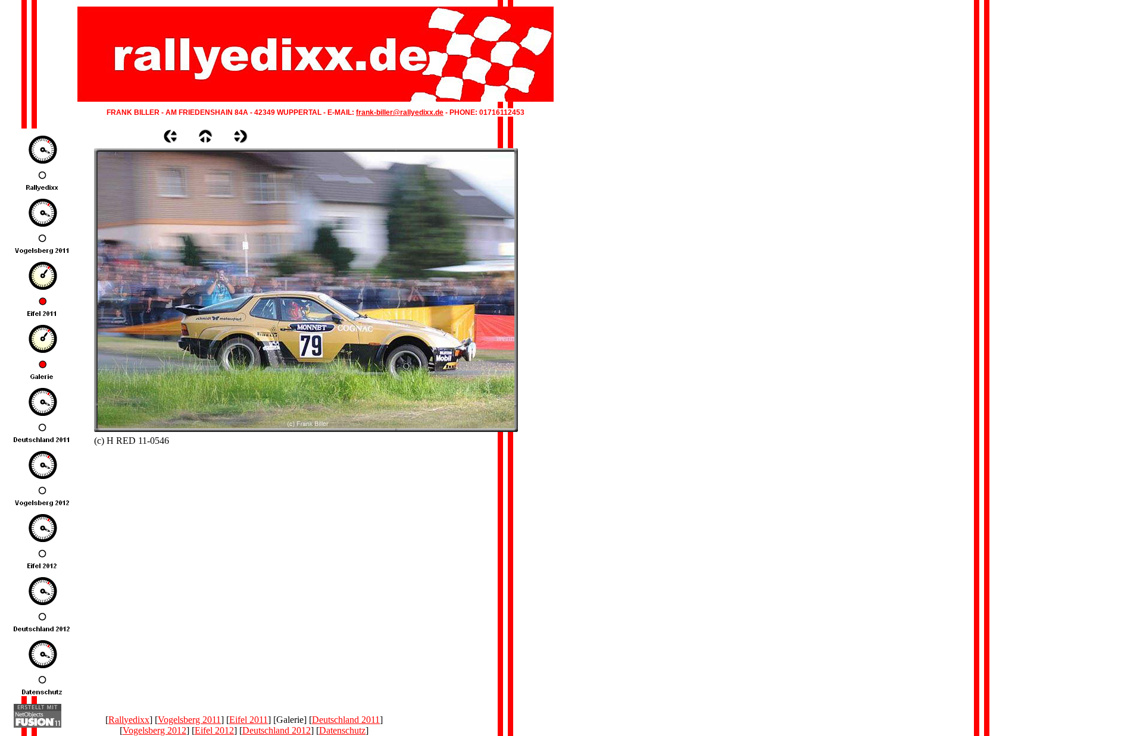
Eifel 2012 (214, 730)
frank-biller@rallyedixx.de (400, 112)
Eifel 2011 (248, 720)
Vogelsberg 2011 (189, 720)
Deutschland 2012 (276, 730)
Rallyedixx (128, 720)
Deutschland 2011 (346, 720)
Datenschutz (342, 730)
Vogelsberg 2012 (154, 730)
